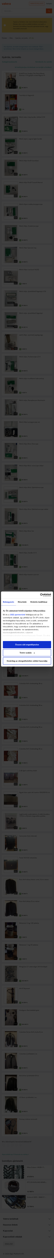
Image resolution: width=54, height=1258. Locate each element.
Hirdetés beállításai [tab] (38, 602)
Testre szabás (26, 653)
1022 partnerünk (17, 615)
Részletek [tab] (22, 602)
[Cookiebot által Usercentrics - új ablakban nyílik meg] (40, 595)
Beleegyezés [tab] (8, 602)
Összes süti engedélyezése (27, 644)
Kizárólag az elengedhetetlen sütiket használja (27, 661)
